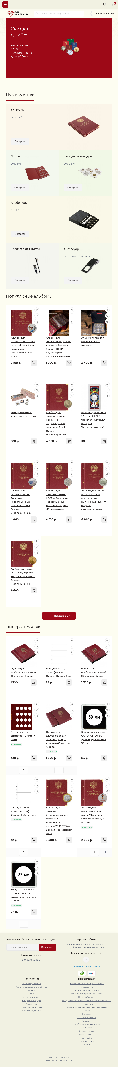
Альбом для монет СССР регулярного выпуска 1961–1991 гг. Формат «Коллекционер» (23, 576)
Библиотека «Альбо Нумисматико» (87, 983)
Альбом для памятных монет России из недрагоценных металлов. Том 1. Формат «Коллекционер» (56, 423)
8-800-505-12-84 (105, 13)
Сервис (86, 1011)
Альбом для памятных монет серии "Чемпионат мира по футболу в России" (92, 815)
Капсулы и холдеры (31, 1000)
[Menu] (5, 4)
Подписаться (47, 947)
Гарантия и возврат (86, 1017)
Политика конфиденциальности (86, 994)
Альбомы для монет (31, 983)
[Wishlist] (36, 315)
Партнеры (87, 1028)
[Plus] (34, 770)
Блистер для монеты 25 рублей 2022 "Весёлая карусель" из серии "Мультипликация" (93, 420)
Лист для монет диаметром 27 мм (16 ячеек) (23, 736)
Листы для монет (31, 997)
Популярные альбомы (29, 296)
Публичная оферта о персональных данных (87, 1007)
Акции (87, 1045)
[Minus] (12, 770)
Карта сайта (86, 1038)
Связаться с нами (86, 1031)
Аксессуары (31, 1004)
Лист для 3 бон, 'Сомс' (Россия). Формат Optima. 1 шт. (58, 672)
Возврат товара (86, 1034)
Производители (86, 1041)
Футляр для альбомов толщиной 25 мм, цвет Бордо (93, 672)
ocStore (65, 1057)
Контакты (86, 1014)
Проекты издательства (31, 1007)
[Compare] (36, 321)
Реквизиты (87, 1021)
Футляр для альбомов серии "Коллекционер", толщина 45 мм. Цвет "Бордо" (58, 739)
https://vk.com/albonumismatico (86, 960)
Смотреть (19, 141)
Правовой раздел (86, 997)
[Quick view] (36, 309)
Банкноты (31, 994)
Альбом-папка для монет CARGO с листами (92, 341)
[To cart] (34, 363)
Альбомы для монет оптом (87, 1024)
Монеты (31, 990)
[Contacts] (104, 4)
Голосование (87, 987)
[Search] (37, 14)
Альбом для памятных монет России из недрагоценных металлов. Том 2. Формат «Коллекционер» (21, 501)
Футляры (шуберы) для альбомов (31, 987)
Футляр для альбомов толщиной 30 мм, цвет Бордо (23, 672)
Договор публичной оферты (86, 990)
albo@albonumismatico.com (87, 967)
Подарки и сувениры (31, 1011)
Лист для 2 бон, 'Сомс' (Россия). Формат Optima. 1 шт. (23, 811)
